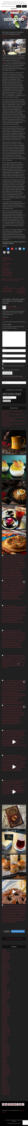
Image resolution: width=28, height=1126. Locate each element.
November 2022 (6, 966)
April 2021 (4, 989)
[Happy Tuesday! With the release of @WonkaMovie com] (14, 642)
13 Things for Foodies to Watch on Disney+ (7, 259)
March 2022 (5, 974)
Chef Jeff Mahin (13, 279)
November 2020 (6, 994)
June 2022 (4, 971)
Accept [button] (18, 6)
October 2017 (5, 1053)
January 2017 (5, 1067)
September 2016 (6, 1074)
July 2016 (4, 1077)
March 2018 (5, 1044)
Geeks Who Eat (16, 1120)
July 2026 (4, 949)
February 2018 (5, 1046)
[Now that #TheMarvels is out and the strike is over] (14, 692)
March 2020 (5, 1005)
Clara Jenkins (10, 306)
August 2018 (5, 1036)
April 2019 (4, 1023)
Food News (6, 279)
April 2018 (4, 1043)
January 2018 (5, 1048)
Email (4, 353)
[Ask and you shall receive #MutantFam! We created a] (14, 867)
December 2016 (6, 1069)
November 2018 (6, 1031)
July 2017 (4, 1057)
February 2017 (5, 1066)
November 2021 (6, 977)
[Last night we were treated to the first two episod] (14, 592)
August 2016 (5, 1075)
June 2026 (4, 951)
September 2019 (6, 1015)
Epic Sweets (20, 279)
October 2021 (5, 979)
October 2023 (5, 959)
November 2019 (6, 1012)
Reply (3, 319)
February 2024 (5, 956)
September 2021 (6, 980)
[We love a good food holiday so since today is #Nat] (14, 467)
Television (7, 280)
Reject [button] (24, 6)
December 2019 (6, 1010)
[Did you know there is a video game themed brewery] (14, 792)
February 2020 (5, 1007)
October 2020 (5, 995)
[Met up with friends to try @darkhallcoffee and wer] (14, 517)
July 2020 (4, 1000)
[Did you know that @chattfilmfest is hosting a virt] (14, 917)
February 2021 (5, 990)
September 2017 (6, 1054)
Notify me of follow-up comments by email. (13, 365)
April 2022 (4, 972)
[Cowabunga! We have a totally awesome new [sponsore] (14, 542)
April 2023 (4, 961)
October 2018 (5, 1033)
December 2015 (6, 1089)
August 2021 (5, 982)
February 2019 (5, 1026)
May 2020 (4, 1002)
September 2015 (6, 1093)
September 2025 (6, 953)
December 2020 (6, 992)
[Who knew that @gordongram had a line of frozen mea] (14, 742)
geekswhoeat (15, 36)
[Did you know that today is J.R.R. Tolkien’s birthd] (14, 567)
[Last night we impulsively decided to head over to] (14, 842)
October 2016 (5, 1072)
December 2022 (6, 964)
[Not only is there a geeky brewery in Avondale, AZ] (14, 767)
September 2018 (6, 1034)
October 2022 (5, 967)
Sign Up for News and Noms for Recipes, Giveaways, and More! (12, 394)
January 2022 (5, 976)
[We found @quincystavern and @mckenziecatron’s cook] (14, 817)
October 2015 (5, 1092)
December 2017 (6, 1049)
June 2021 (4, 985)
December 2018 (6, 1030)
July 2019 (4, 1018)
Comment (5, 330)
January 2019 (5, 1028)
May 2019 (4, 1021)
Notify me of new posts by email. (10, 370)
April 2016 (4, 1082)
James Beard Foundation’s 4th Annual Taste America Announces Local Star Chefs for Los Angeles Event (7, 271)
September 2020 (6, 997)
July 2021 (4, 984)
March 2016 (5, 1084)
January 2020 (5, 1008)
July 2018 (4, 1038)
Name (4, 348)
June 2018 (4, 1039)
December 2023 (6, 957)
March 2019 (5, 1025)
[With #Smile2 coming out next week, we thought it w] (14, 442)
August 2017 (5, 1056)
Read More (14, 8)
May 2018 (4, 1041)
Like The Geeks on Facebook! (14, 938)
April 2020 (4, 1003)
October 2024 (5, 954)
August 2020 (5, 998)
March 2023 (5, 962)
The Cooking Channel (14, 280)
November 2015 (6, 1090)
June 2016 (4, 1079)
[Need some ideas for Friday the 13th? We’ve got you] (14, 892)
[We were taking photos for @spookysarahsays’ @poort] (14, 617)
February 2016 (5, 1085)
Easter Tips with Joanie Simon (6, 264)
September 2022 (6, 969)
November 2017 (6, 1051)
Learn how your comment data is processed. (13, 378)
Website (4, 359)
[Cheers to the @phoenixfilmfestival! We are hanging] (14, 667)
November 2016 (6, 1071)
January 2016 (5, 1087)
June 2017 (4, 1059)
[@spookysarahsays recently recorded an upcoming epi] (14, 717)
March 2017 (5, 1064)
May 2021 (4, 987)
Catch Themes (18, 1123)
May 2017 (4, 1061)
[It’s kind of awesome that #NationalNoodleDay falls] (14, 492)
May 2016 (4, 1080)
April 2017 (4, 1062)
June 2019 (4, 1020)
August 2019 (5, 1016)
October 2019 (5, 1013)
